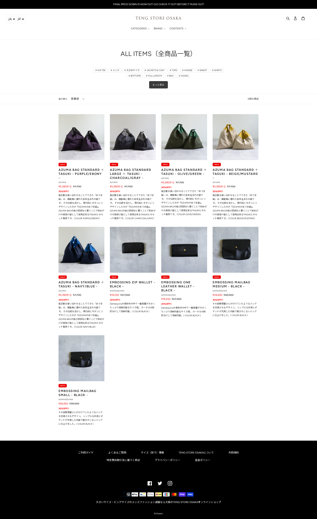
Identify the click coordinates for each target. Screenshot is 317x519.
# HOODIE (187, 70)
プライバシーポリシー (167, 460)
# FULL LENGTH (154, 76)
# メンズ (115, 70)
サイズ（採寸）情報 (152, 452)
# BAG (170, 76)
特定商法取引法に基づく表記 (123, 460)
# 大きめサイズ (132, 70)
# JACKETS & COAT (155, 70)
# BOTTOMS (135, 76)
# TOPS (173, 70)
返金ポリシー (202, 460)
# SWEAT (202, 70)
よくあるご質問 (117, 452)
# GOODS (183, 76)
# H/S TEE (100, 70)
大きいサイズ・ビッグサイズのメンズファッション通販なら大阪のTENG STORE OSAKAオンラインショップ (158, 502)
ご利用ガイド (86, 452)
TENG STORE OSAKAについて (196, 452)
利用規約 (234, 452)
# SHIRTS (217, 70)
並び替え (63, 99)
